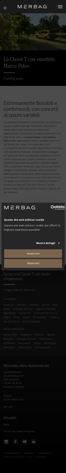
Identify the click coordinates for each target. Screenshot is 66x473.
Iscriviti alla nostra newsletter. (20, 431)
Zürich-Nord (11, 321)
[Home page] (33, 6)
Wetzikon (9, 347)
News (6, 424)
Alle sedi (8, 406)
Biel (54, 305)
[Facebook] (15, 441)
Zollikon (54, 317)
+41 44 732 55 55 (12, 383)
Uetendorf (24, 343)
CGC (30, 457)
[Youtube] (24, 441)
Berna (45, 305)
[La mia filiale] (6, 7)
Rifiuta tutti (33, 263)
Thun (16, 317)
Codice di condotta (14, 457)
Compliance (43, 453)
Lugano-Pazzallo (46, 309)
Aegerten (26, 334)
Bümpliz (8, 339)
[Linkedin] (34, 441)
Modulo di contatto (14, 386)
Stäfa (7, 317)
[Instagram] (6, 441)
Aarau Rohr (10, 334)
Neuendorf (46, 339)
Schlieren (24, 313)
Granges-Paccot (22, 309)
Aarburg (8, 305)
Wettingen (50, 343)
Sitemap (41, 457)
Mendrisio (10, 313)
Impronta (29, 453)
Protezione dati (12, 453)
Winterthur (39, 317)
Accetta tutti (33, 253)
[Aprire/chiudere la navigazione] (60, 7)
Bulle (7, 309)
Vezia (26, 317)
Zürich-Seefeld (31, 321)
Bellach (34, 305)
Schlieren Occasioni (46, 313)
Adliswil (21, 305)
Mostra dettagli (45, 243)
